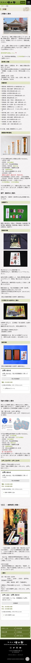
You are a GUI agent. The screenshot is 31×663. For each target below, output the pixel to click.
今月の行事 (19, 628)
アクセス (3, 635)
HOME (2, 6)
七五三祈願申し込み (10, 615)
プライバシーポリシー (12, 654)
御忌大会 (15, 166)
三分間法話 (19, 632)
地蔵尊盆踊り (9, 169)
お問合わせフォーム (10, 388)
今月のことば (4, 628)
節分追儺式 (10, 162)
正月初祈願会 (6, 182)
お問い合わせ (19, 635)
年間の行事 (4, 632)
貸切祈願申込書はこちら (8, 53)
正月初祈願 (20, 56)
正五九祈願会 (15, 182)
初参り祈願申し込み (10, 492)
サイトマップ (20, 654)
